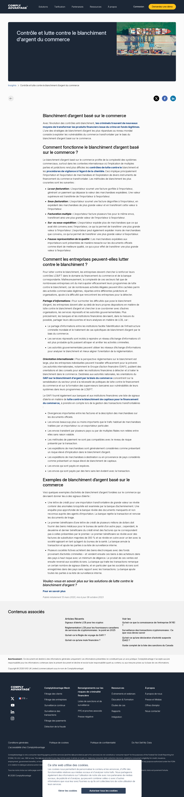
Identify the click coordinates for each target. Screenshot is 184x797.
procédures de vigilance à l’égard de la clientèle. (76, 171)
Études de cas (118, 705)
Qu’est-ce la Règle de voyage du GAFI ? (85, 635)
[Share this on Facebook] (165, 98)
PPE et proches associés (90, 710)
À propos (150, 688)
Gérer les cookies (67, 790)
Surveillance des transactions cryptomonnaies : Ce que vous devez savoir (147, 631)
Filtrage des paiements (55, 720)
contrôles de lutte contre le (105, 167)
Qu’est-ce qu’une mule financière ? (82, 640)
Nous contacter (152, 711)
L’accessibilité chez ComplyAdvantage (26, 747)
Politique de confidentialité (103, 742)
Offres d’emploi (152, 705)
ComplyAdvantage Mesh (57, 688)
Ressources (118, 688)
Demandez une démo (162, 6)
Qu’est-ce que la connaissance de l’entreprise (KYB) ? (148, 623)
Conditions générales (18, 742)
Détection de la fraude (55, 726)
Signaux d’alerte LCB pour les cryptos (84, 622)
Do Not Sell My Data (142, 742)
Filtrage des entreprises (55, 699)
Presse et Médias (153, 699)
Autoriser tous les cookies (103, 790)
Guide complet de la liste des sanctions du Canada (147, 645)
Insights (12, 85)
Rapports (116, 711)
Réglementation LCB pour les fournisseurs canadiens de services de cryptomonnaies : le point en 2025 (92, 629)
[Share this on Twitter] (156, 98)
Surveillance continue (54, 705)
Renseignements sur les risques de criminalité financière (90, 692)
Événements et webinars (123, 693)
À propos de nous (153, 693)
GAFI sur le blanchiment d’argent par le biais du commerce (77, 378)
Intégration (117, 717)
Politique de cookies (59, 742)
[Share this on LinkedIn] (173, 98)
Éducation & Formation (123, 699)
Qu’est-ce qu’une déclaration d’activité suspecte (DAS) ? (146, 639)
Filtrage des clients (53, 693)
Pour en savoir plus (54, 591)
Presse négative (85, 716)
